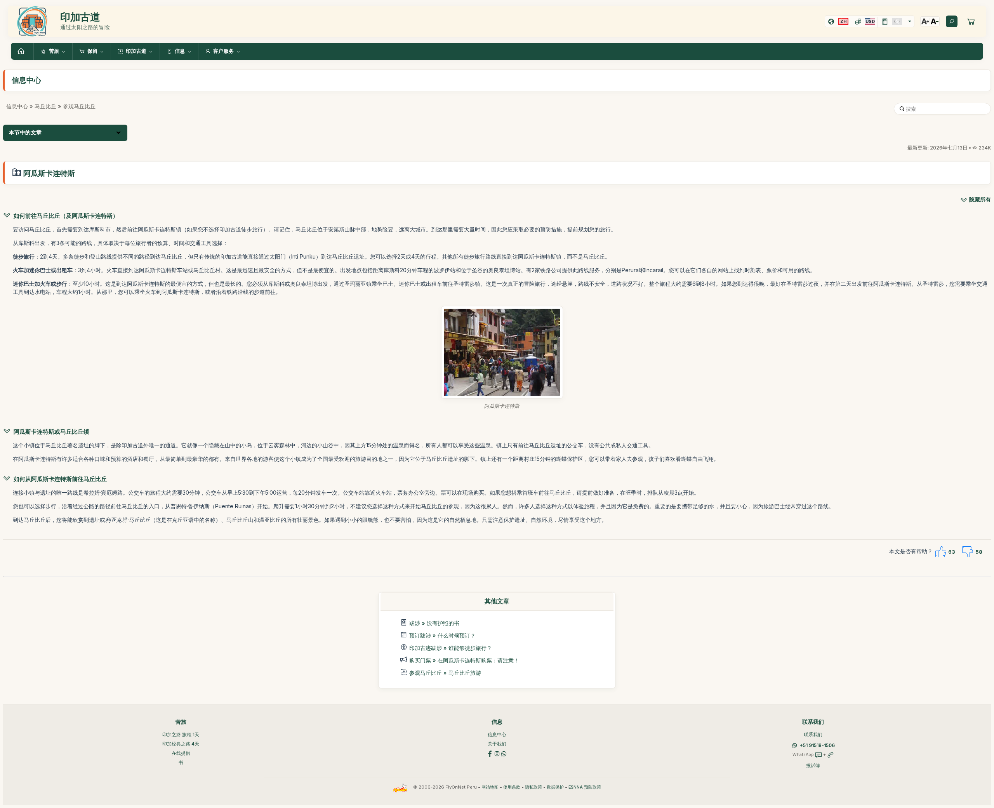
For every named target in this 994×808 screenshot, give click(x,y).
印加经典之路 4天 (180, 744)
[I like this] (940, 552)
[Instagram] (497, 753)
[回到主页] (22, 51)
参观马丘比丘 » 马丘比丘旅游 (445, 672)
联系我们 (813, 734)
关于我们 (497, 744)
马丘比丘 (45, 106)
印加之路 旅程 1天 (180, 734)
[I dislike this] (967, 552)
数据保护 (555, 787)
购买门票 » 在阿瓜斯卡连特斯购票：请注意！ (464, 660)
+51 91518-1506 (817, 745)
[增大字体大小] (925, 21)
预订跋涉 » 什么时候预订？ (442, 635)
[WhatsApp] (503, 753)
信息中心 (17, 106)
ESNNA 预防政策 (584, 787)
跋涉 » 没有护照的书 (434, 623)
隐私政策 (533, 787)
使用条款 (511, 787)
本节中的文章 (25, 132)
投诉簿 (813, 765)
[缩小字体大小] (934, 21)
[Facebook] (490, 753)
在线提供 (181, 753)
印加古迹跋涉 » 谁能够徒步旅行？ (450, 648)
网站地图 (490, 787)
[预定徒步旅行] (971, 21)
